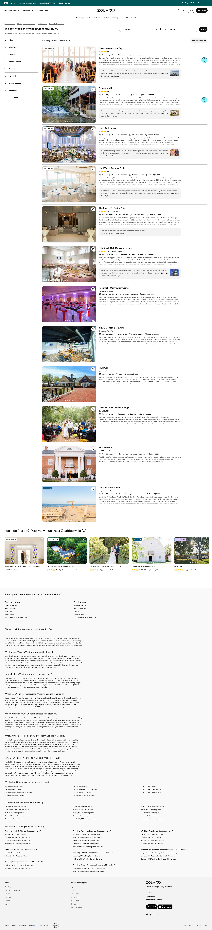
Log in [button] (191, 10)
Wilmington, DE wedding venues (84, 813)
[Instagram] (157, 915)
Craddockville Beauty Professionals (85, 789)
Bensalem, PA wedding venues (151, 809)
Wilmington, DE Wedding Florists (152, 840)
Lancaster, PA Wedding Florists (151, 837)
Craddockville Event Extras (14, 786)
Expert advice (28, 10)
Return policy (75, 900)
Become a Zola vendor (12, 890)
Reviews (7, 894)
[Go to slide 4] (71, 81)
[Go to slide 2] (67, 81)
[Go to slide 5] (73, 81)
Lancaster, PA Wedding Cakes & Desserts (87, 856)
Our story (8, 887)
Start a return (75, 897)
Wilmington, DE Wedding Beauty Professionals (89, 868)
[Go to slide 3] (69, 81)
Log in (148, 893)
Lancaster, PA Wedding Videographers (18, 868)
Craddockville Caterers (80, 786)
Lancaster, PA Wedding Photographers (86, 843)
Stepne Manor (9, 614)
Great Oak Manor (11, 608)
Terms (54, 3)
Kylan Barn (8, 611)
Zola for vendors (203, 3)
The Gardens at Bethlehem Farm (16, 618)
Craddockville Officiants (13, 789)
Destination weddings (111, 18)
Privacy (7, 925)
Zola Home (193, 3)
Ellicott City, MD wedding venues (84, 819)
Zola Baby (185, 3)
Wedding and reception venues (26, 24)
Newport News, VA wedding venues (17, 816)
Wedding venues (82, 18)
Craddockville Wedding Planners (84, 795)
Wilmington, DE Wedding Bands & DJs (18, 843)
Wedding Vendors (10, 24)
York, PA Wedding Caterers (14, 853)
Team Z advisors (76, 907)
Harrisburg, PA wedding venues (152, 819)
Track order (75, 894)
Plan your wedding (10, 10)
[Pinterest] (150, 915)
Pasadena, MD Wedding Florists (152, 843)
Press (6, 904)
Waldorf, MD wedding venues (83, 816)
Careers (7, 900)
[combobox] (178, 29)
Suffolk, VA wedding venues (82, 806)
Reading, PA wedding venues (83, 809)
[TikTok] (161, 915)
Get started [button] (202, 10)
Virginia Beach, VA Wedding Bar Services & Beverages (159, 853)
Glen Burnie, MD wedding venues (152, 806)
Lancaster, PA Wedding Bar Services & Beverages (158, 856)
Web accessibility (45, 925)
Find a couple (43, 10)
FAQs (72, 890)
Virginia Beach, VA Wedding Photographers (88, 847)
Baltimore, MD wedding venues (15, 806)
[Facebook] (147, 915)
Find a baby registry (153, 899)
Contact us (74, 904)
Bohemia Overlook (11, 605)
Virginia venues (42, 24)
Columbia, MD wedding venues (15, 819)
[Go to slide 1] (66, 81)
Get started (152, 907)
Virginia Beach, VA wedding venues (17, 809)
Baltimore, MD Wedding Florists (152, 834)
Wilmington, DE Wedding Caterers (16, 856)
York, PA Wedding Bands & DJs (15, 834)
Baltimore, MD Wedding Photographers (86, 837)
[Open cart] (183, 10)
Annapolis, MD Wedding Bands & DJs (17, 840)
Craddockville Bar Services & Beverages (18, 792)
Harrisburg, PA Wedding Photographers (86, 834)
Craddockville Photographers (151, 792)
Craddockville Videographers (151, 789)
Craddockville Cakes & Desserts (15, 795)
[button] (156, 29)
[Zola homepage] (106, 10)
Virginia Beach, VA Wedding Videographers (19, 865)
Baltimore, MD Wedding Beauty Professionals (88, 871)
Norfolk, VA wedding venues (14, 813)
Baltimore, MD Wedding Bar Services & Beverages (158, 859)
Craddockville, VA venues (56, 24)
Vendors (96, 18)
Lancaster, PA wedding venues (151, 813)
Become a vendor (130, 18)
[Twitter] (154, 915)
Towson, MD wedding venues (151, 816)
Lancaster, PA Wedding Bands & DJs (17, 837)
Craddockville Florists (148, 786)
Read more (164, 73)
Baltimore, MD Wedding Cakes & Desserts (87, 859)
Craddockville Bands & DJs (82, 792)
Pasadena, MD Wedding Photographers (86, 840)
